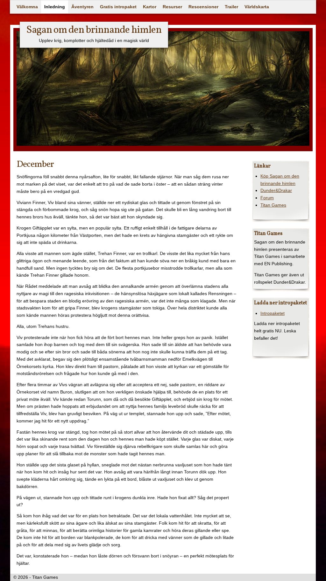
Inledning (54, 6)
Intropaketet (272, 313)
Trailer (231, 6)
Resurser (172, 6)
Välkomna (27, 6)
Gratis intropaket (118, 6)
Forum (267, 197)
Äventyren (82, 6)
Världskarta (256, 6)
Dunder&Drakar (276, 190)
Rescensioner (203, 6)
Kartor (149, 6)
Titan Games (273, 205)
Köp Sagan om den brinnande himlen (279, 180)
